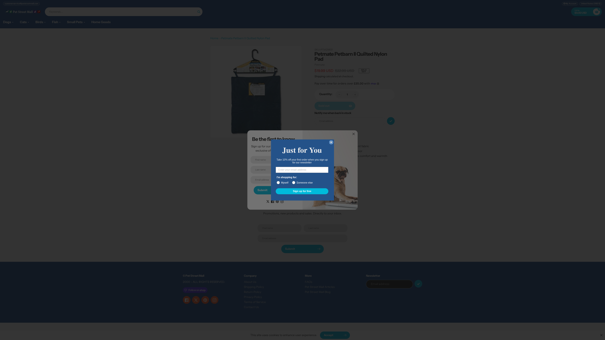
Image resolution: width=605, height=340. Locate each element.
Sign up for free (302, 191)
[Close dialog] (331, 142)
